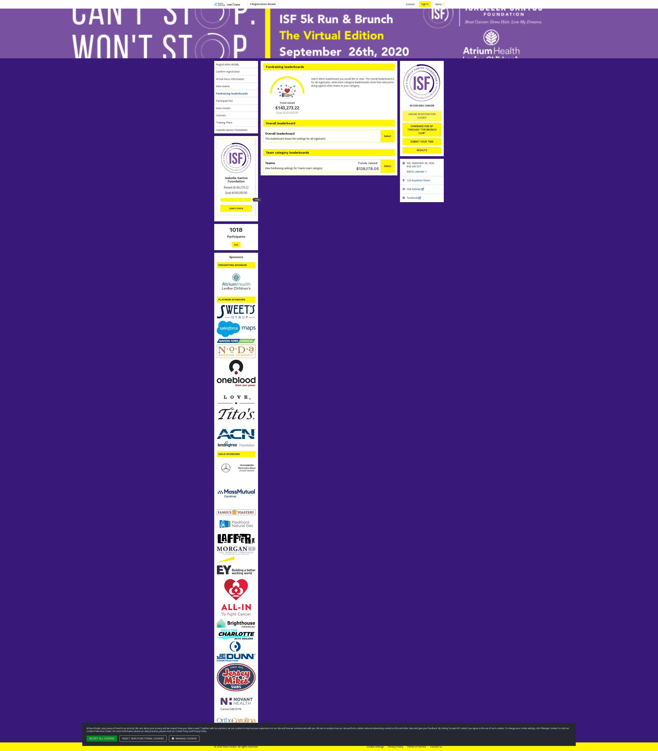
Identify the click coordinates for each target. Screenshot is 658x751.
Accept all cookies (101, 738)
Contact (410, 4)
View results (223, 108)
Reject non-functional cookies (143, 738)
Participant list (224, 100)
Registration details (263, 4)
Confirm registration (228, 71)
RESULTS (422, 150)
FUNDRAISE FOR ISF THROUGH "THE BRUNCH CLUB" (421, 129)
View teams (223, 86)
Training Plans (224, 122)
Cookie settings (375, 746)
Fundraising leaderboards (232, 93)
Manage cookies (186, 738)
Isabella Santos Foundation (231, 130)
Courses (221, 115)
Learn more (236, 208)
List (236, 244)
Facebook (412, 197)
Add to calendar (416, 171)
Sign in (425, 4)
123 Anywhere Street (418, 180)
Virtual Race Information (230, 79)
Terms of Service (416, 746)
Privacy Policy (395, 746)
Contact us (436, 746)
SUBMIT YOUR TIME (422, 141)
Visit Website (414, 189)
